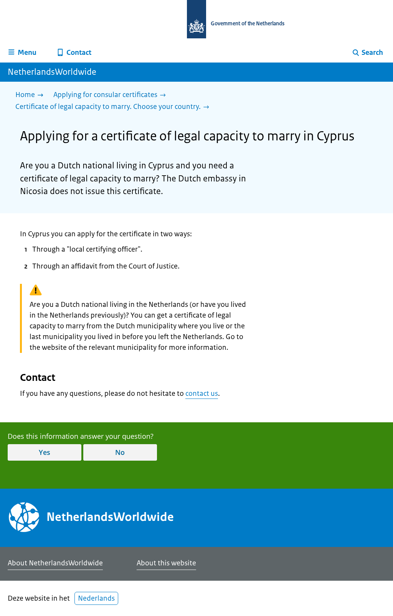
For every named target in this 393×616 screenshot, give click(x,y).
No (120, 452)
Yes (44, 452)
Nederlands (96, 598)
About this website (166, 563)
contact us (201, 393)
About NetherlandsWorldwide (55, 563)
